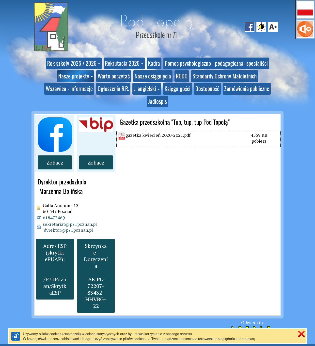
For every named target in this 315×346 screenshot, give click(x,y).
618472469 (54, 218)
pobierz (259, 141)
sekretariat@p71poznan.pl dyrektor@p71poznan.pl (70, 227)
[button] (305, 9)
